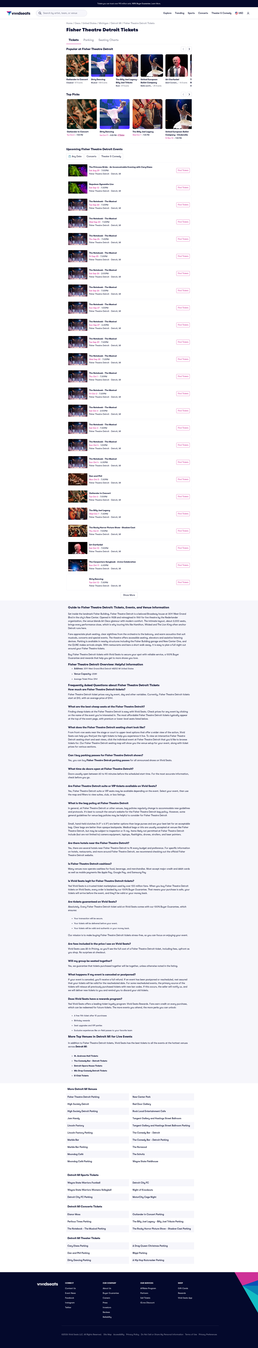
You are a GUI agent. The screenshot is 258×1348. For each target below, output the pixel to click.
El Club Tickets (81, 1075)
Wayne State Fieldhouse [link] (145, 1161)
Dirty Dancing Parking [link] (79, 1260)
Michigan (104, 23)
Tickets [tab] (74, 40)
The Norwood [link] (140, 1147)
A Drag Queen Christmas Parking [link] (150, 1246)
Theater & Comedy (221, 13)
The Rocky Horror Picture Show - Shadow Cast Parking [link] (162, 1228)
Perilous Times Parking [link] (79, 1221)
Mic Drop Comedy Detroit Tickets (90, 1070)
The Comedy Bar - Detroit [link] (146, 1132)
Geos (77, 23)
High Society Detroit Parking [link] (82, 1111)
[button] (74, 156)
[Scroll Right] (189, 49)
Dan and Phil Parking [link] (78, 1253)
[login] (248, 13)
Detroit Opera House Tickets (88, 1066)
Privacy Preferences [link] (208, 1334)
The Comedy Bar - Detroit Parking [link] (151, 1140)
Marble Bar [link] (73, 1140)
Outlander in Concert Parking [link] (148, 1214)
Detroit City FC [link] (141, 1182)
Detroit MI (116, 23)
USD (241, 13)
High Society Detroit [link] (78, 1104)
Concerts (203, 13)
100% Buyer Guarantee (141, 4)
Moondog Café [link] (75, 1154)
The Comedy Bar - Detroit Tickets (90, 1061)
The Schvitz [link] (139, 1154)
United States (89, 23)
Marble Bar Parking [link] (77, 1147)
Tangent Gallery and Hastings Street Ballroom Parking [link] (161, 1125)
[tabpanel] (129, 322)
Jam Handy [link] (73, 1118)
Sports (191, 13)
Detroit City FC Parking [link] (79, 1197)
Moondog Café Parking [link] (79, 1161)
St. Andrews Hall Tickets (86, 1056)
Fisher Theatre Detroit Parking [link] (83, 1097)
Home (69, 23)
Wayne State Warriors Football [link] (83, 1182)
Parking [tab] (88, 40)
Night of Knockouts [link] (143, 1190)
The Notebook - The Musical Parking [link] (86, 1228)
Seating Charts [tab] (109, 40)
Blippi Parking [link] (140, 1253)
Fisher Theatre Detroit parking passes (108, 760)
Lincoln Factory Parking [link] (80, 1132)
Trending (179, 13)
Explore (167, 13)
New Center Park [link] (141, 1097)
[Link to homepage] (19, 13)
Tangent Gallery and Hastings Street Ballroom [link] (157, 1118)
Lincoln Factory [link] (75, 1125)
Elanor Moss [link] (73, 1214)
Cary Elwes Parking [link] (77, 1246)
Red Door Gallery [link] (142, 1104)
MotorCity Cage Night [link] (144, 1197)
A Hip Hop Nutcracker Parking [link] (148, 1260)
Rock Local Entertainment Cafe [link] (149, 1111)
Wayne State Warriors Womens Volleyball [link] (89, 1190)
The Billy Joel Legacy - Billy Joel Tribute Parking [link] (158, 1221)
